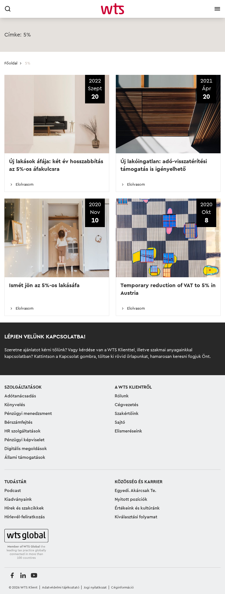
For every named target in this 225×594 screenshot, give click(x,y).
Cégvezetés (126, 405)
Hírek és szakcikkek (24, 508)
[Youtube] (34, 575)
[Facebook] (12, 575)
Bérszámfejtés (18, 422)
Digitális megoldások (25, 448)
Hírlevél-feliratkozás (24, 517)
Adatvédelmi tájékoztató (60, 587)
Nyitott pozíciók (131, 499)
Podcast (12, 490)
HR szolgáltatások (22, 431)
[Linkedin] (23, 575)
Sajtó (120, 422)
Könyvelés (14, 405)
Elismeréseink (128, 431)
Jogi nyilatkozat (95, 587)
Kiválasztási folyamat (136, 517)
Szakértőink (127, 413)
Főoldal (10, 63)
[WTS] (26, 544)
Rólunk (122, 396)
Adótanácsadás (20, 396)
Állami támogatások (24, 457)
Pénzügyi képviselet (24, 440)
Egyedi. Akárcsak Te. (135, 490)
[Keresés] (7, 8)
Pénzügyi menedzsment (28, 413)
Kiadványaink (18, 499)
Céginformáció (122, 587)
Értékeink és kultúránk (137, 508)
